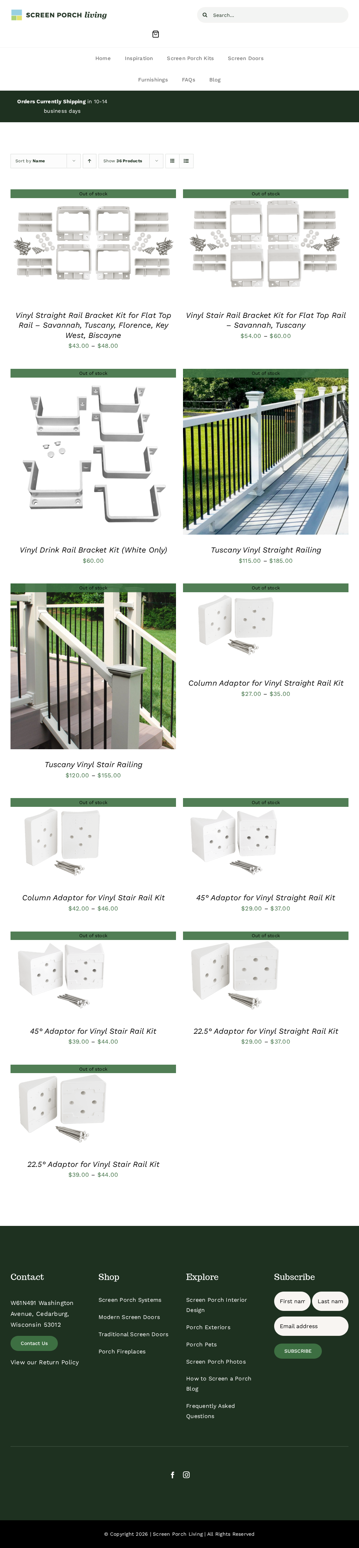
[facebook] (172, 1474)
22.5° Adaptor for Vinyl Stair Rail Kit (93, 1164)
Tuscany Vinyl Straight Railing (266, 550)
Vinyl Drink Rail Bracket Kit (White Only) (93, 550)
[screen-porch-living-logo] (60, 11)
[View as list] (186, 161)
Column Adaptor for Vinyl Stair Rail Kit (93, 897)
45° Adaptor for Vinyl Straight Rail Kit (265, 897)
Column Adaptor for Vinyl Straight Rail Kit (266, 683)
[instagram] (186, 1474)
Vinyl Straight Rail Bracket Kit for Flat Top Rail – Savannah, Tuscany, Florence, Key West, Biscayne (93, 325)
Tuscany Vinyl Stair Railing (93, 764)
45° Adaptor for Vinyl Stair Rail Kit (93, 1031)
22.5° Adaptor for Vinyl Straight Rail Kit (266, 1031)
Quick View (93, 246)
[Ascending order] (89, 161)
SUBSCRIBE (298, 1351)
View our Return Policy (45, 1362)
